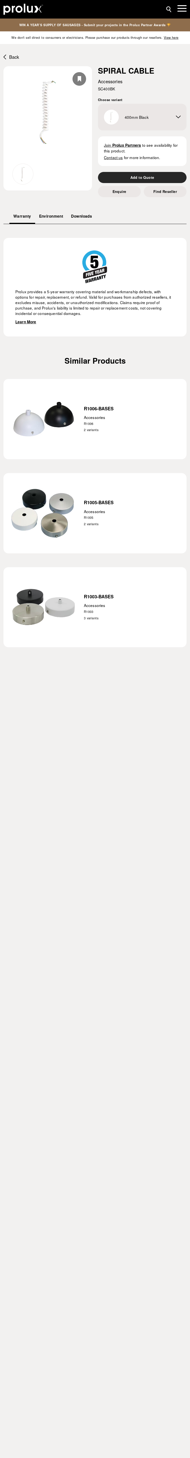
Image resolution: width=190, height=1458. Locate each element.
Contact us (113, 157)
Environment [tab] (51, 216)
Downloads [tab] (81, 216)
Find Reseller (165, 191)
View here (171, 37)
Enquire (119, 191)
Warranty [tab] (22, 216)
